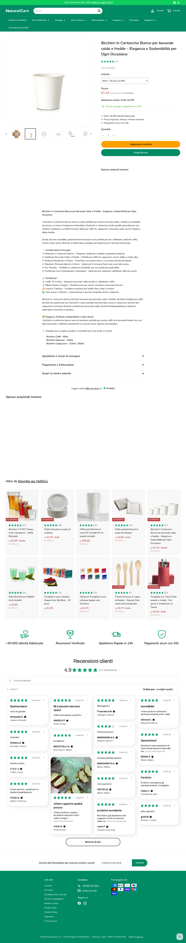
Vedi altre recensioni (155, 751)
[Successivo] (89, 134)
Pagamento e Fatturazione (58, 365)
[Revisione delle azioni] (44, 700)
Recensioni (49, 916)
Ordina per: (149, 689)
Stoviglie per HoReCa (33, 481)
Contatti (48, 885)
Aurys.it (140, 937)
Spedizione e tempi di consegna (61, 356)
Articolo (105, 74)
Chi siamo (48, 890)
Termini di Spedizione (53, 899)
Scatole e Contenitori (17, 20)
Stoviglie (59, 20)
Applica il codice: (102, 2)
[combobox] (67, 11)
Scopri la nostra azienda (56, 373)
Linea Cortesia (77, 20)
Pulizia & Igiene (98, 20)
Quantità (105, 129)
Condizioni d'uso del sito (55, 894)
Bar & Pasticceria (39, 20)
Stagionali (148, 20)
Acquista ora (141, 152)
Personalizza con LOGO (18, 27)
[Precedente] (7, 134)
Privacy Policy (50, 907)
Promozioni (134, 20)
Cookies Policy (50, 912)
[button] (120, 670)
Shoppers (117, 20)
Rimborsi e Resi (51, 903)
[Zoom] (48, 81)
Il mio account (50, 921)
